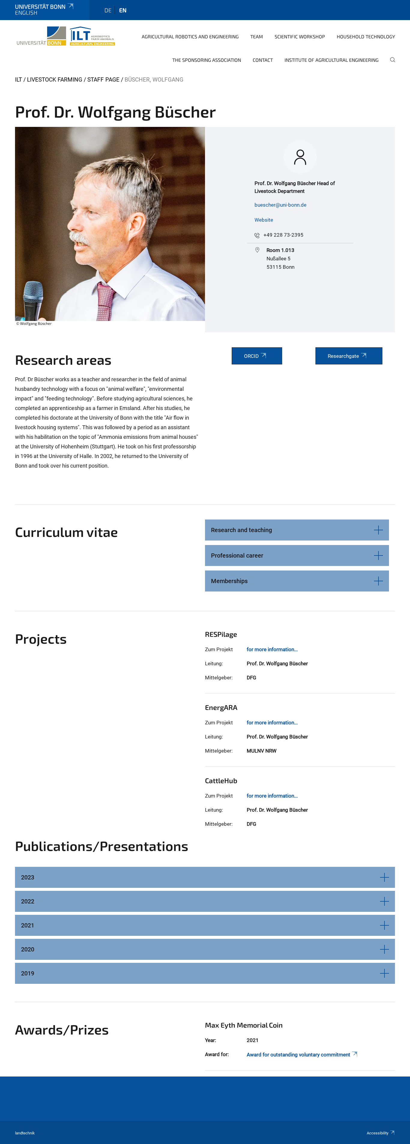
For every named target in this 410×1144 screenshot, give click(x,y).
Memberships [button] (229, 581)
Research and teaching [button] (241, 530)
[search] (390, 64)
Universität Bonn (40, 6)
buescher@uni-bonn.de (280, 205)
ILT (18, 79)
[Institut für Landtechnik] (66, 36)
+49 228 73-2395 (283, 235)
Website (264, 220)
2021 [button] (27, 925)
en (122, 10)
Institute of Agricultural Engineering (331, 60)
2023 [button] (27, 877)
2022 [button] (27, 901)
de (108, 10)
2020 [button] (27, 949)
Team (256, 36)
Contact (263, 60)
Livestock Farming (54, 79)
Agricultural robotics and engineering (190, 36)
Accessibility (377, 1133)
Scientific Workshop (300, 36)
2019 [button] (27, 973)
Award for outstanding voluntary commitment (298, 1055)
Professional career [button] (237, 555)
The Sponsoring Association (206, 60)
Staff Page (103, 79)
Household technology (366, 36)
